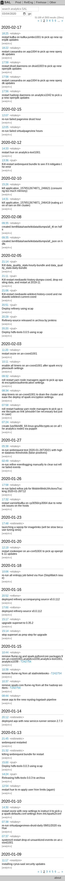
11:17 (5, 860)
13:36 (5, 160)
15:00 (5, 762)
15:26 (5, 184)
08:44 (5, 695)
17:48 (5, 523)
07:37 (5, 836)
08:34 (5, 390)
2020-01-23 (11, 517)
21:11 (5, 276)
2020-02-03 (11, 344)
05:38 (5, 446)
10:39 (5, 669)
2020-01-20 (11, 541)
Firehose (41, 2)
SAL (7, 2)
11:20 (5, 350)
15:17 (5, 619)
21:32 (5, 750)
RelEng (28, 2)
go (29, 13)
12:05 (5, 127)
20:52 (5, 595)
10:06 (5, 571)
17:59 (5, 62)
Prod (18, 2)
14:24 (5, 774)
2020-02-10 (11, 178)
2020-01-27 (11, 440)
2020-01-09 (11, 854)
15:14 (5, 631)
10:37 (5, 681)
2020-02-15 (11, 109)
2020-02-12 (11, 142)
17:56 (5, 91)
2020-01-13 (11, 732)
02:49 (5, 460)
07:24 (5, 422)
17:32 (5, 499)
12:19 (5, 547)
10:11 (5, 361)
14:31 (5, 199)
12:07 (5, 115)
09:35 (5, 223)
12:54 (5, 786)
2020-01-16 (11, 589)
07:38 (5, 821)
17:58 (5, 76)
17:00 (5, 607)
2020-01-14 (11, 711)
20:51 (5, 305)
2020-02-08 (11, 217)
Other (53, 2)
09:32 (5, 376)
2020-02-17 (11, 27)
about (57, 877)
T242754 (25, 661)
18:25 (5, 33)
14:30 (5, 807)
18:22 (5, 47)
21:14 (5, 261)
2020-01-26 (11, 478)
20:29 (5, 316)
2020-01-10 (11, 801)
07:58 (5, 405)
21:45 (5, 738)
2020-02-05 (11, 255)
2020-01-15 (11, 646)
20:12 (5, 717)
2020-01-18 (11, 565)
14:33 (5, 148)
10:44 (5, 652)
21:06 (5, 290)
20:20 (5, 328)
